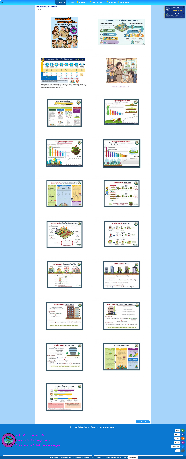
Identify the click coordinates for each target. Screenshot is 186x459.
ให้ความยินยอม (132, 457)
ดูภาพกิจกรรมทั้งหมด (142, 422)
